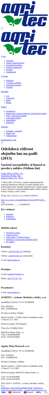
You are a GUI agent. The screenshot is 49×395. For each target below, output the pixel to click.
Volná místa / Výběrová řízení (18, 237)
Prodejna (4, 127)
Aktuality (9, 61)
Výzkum (4, 76)
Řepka (8, 103)
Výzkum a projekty (13, 83)
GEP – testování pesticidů (16, 116)
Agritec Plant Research (15, 63)
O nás (3, 56)
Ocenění (9, 87)
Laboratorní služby (13, 118)
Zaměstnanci (11, 72)
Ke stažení (10, 242)
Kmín (8, 100)
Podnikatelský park (8, 140)
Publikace (10, 81)
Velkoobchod (11, 136)
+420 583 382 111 (15, 251)
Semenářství (11, 120)
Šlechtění (4, 92)
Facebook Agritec (13, 233)
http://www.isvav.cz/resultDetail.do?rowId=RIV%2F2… (23, 200)
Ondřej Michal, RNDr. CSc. (12, 173)
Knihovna (10, 123)
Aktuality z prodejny (14, 131)
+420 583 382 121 (15, 256)
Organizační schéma (14, 65)
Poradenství (10, 111)
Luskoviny (10, 98)
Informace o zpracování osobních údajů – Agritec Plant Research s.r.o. (24, 389)
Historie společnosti (14, 67)
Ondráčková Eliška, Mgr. (11, 176)
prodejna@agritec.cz (15, 274)
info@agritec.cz (13, 260)
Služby (4, 107)
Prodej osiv (10, 133)
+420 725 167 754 (14, 278)
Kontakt (9, 70)
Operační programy (13, 85)
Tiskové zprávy (12, 235)
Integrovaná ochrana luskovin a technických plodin (26, 113)
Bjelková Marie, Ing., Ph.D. (12, 178)
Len (7, 96)
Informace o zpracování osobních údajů (21, 240)
